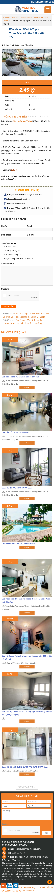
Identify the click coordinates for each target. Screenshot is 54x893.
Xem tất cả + (27, 787)
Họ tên (4, 226)
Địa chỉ (30, 235)
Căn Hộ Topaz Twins (22, 121)
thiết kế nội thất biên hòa (15, 879)
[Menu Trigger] (47, 9)
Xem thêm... (27, 387)
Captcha (5, 289)
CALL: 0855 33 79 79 (11, 891)
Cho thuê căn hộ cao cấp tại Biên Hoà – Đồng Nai (27, 9)
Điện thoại (6, 235)
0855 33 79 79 (18, 853)
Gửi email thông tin (12, 255)
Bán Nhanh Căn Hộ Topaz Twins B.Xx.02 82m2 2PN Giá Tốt (26, 33)
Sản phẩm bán (26, 17)
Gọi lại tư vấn (10, 247)
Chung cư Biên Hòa (11, 17)
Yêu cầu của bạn (9, 243)
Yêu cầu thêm (7, 264)
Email (29, 226)
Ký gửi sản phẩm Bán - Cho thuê (18, 259)
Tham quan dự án (12, 251)
